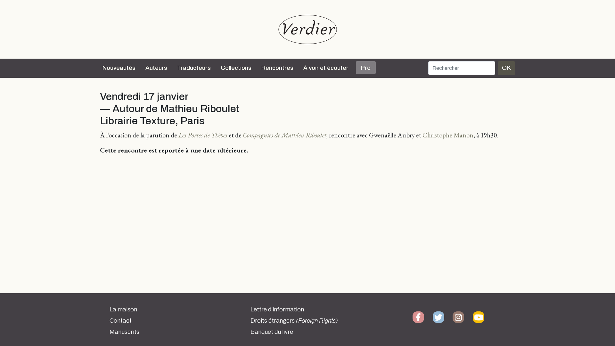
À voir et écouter (325, 68)
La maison (123, 309)
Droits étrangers (294, 320)
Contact (121, 320)
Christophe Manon (447, 135)
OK (506, 67)
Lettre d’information (277, 309)
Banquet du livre (271, 332)
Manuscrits (124, 332)
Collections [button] (236, 68)
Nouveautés (118, 68)
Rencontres (277, 68)
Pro (366, 68)
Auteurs (156, 68)
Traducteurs (194, 68)
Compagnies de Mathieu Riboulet (284, 135)
